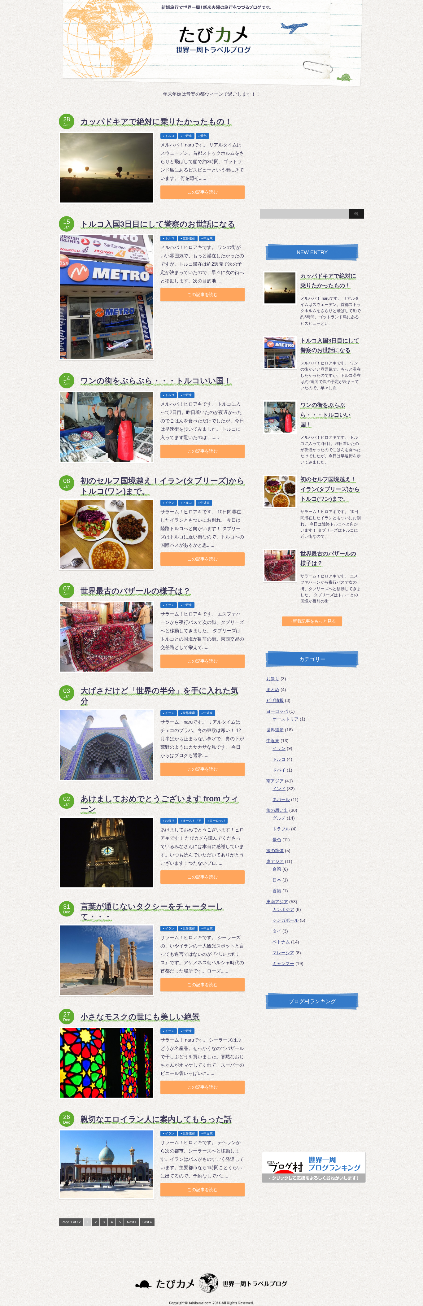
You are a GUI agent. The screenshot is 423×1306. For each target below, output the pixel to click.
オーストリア (192, 820)
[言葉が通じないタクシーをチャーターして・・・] (106, 960)
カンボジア (283, 909)
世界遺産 (189, 238)
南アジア (275, 780)
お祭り (169, 820)
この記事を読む (202, 192)
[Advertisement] (312, 157)
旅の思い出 (277, 810)
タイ (277, 931)
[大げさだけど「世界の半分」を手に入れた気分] (106, 745)
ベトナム (281, 941)
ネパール (281, 799)
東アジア (275, 861)
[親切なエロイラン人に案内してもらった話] (106, 1164)
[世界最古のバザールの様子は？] (106, 637)
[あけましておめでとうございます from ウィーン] (106, 852)
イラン (169, 502)
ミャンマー (283, 963)
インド (279, 788)
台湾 (277, 869)
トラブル (281, 828)
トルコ (169, 135)
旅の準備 (275, 850)
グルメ (279, 818)
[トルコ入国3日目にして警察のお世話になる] (106, 297)
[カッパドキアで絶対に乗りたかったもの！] (106, 168)
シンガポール (286, 920)
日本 (277, 879)
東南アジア (277, 901)
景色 (203, 135)
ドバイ (279, 770)
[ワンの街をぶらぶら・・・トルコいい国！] (106, 427)
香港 (277, 890)
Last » (147, 1222)
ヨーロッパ (217, 820)
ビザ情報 (275, 700)
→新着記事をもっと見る (312, 621)
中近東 (187, 135)
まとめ (272, 689)
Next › (131, 1222)
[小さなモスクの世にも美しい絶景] (106, 1063)
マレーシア (283, 952)
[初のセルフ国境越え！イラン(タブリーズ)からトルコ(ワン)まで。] (106, 534)
